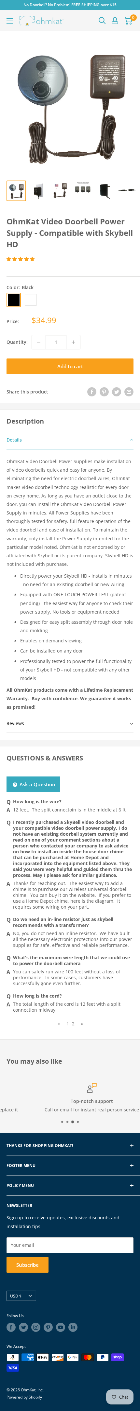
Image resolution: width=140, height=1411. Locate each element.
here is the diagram (91, 901)
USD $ (15, 1295)
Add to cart (70, 366)
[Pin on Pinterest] (104, 391)
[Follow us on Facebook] (11, 1327)
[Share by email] (128, 391)
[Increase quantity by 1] (73, 342)
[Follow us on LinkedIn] (72, 1327)
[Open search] (102, 20)
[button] (21, 259)
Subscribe (27, 1265)
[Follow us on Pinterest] (48, 1327)
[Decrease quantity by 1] (39, 342)
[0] (128, 21)
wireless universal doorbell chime (70, 892)
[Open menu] (10, 21)
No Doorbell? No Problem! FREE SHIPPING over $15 (70, 5)
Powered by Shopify (24, 1397)
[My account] (115, 20)
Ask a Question (36, 784)
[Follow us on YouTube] (60, 1327)
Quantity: (17, 342)
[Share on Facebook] (91, 391)
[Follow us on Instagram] (35, 1327)
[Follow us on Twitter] (23, 1327)
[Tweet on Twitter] (116, 391)
